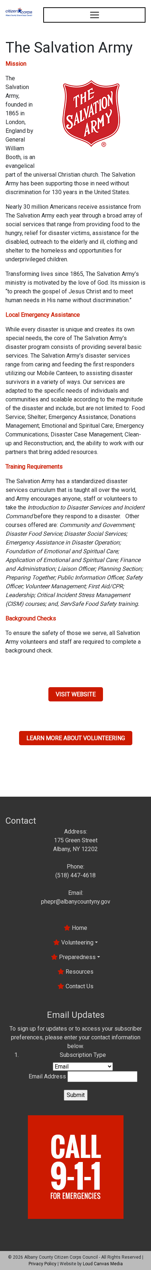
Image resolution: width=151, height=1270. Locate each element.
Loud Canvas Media (103, 1263)
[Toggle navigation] (94, 15)
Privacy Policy (42, 1263)
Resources (78, 971)
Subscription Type (83, 1054)
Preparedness (77, 957)
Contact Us (78, 986)
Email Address (47, 1076)
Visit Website (76, 694)
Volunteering (76, 942)
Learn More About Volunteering (75, 738)
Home (78, 927)
